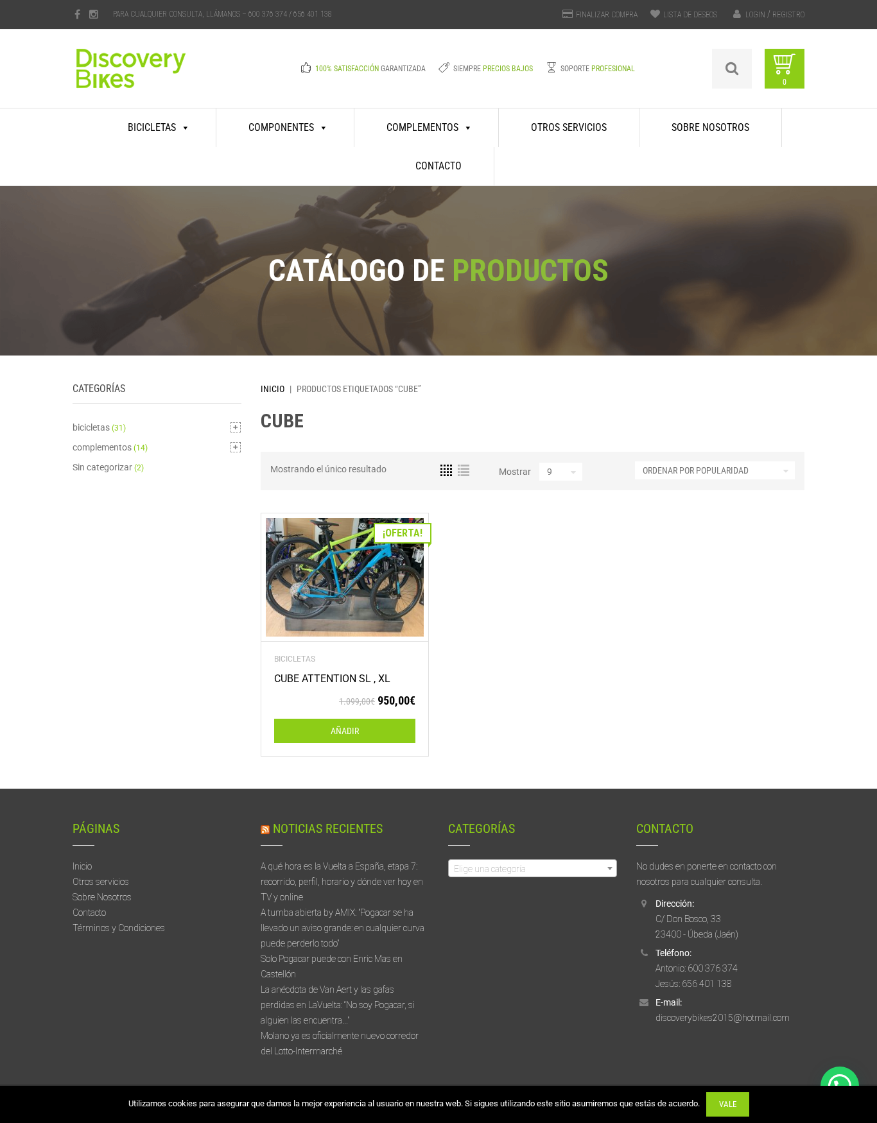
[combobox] (532, 868)
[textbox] (532, 869)
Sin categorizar (102, 467)
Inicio (272, 389)
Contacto (438, 166)
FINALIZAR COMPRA (607, 14)
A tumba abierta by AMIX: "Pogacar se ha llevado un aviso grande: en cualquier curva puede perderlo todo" (342, 927)
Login (755, 14)
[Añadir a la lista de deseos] (344, 577)
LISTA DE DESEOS (690, 14)
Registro (788, 14)
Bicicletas (152, 127)
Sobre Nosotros (710, 127)
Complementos (422, 127)
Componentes (281, 127)
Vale (727, 1104)
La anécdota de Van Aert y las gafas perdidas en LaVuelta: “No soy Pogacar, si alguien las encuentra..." (338, 1004)
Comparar (323, 577)
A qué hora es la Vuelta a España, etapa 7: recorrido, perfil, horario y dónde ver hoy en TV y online (342, 881)
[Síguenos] (77, 14)
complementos (102, 447)
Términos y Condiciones (119, 928)
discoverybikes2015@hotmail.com (723, 1018)
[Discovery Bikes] (156, 78)
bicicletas (294, 659)
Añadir (345, 731)
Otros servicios (569, 127)
